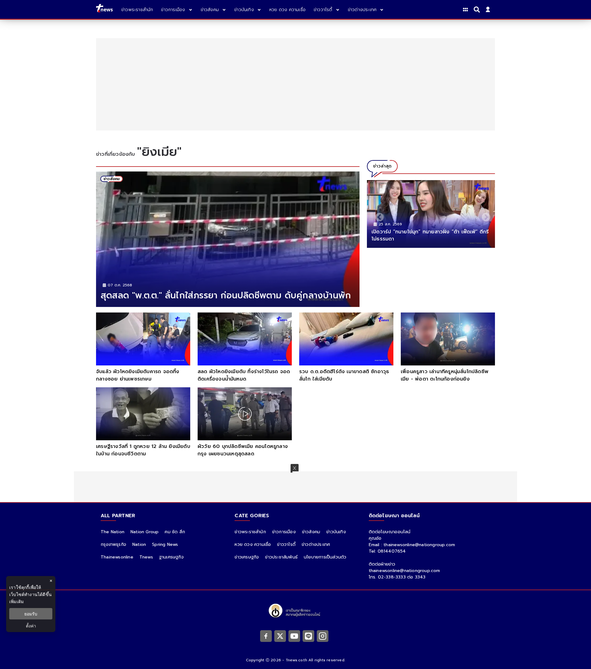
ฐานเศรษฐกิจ (171, 557)
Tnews (146, 557)
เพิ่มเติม (16, 601)
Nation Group (145, 532)
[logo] (104, 9)
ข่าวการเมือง (284, 532)
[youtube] (294, 636)
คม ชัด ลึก (175, 532)
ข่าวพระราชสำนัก (250, 532)
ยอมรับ (30, 614)
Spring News (165, 544)
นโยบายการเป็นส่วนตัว (325, 557)
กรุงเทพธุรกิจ (113, 544)
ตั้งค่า (31, 626)
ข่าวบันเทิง (336, 532)
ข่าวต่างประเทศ (316, 544)
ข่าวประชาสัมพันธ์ (281, 557)
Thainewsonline (117, 557)
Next (484, 215)
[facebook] (266, 636)
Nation (139, 544)
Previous (378, 215)
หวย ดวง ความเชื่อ (253, 544)
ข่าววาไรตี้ (286, 544)
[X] (280, 636)
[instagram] (322, 636)
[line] (308, 636)
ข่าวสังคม (311, 532)
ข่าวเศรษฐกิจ (247, 557)
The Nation (112, 532)
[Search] (478, 9)
